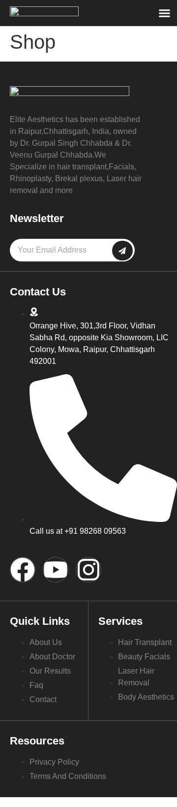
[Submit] (122, 250)
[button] (164, 13)
